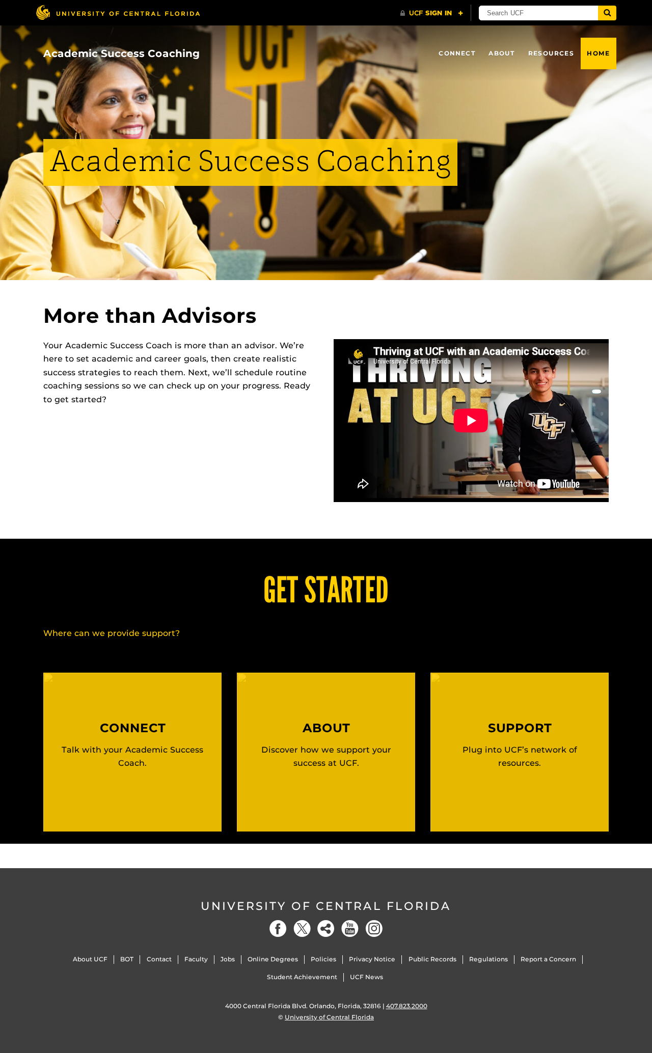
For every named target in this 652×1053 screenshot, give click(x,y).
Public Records (432, 959)
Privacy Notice (372, 959)
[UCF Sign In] (432, 13)
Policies (323, 959)
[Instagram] (374, 928)
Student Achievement (302, 977)
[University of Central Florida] (118, 12)
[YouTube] (350, 928)
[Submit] (607, 13)
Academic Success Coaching (121, 53)
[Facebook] (278, 928)
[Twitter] (302, 928)
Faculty (196, 959)
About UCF (90, 959)
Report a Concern (548, 959)
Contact (159, 959)
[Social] (326, 928)
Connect (457, 53)
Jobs (228, 959)
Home (598, 53)
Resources (551, 53)
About (501, 53)
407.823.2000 (406, 1006)
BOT (126, 959)
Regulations (488, 959)
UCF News (366, 977)
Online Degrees (273, 959)
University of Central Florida (326, 906)
